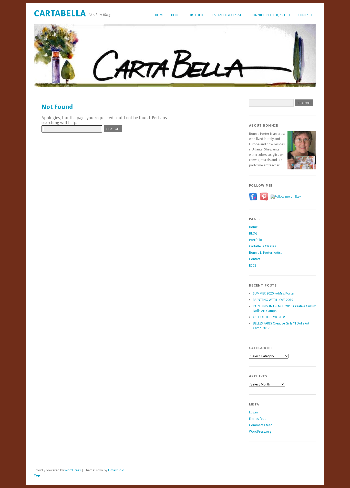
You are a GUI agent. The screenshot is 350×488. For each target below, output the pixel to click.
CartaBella (60, 13)
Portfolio (195, 15)
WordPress (73, 470)
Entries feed (257, 419)
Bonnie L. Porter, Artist (271, 15)
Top (37, 475)
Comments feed (261, 425)
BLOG (175, 15)
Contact (305, 15)
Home (159, 15)
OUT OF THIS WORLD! (269, 317)
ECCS (252, 265)
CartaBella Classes (227, 15)
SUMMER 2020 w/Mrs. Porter (274, 293)
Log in (253, 412)
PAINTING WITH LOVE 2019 (273, 300)
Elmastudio (116, 470)
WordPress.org (260, 431)
